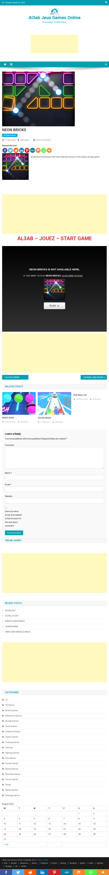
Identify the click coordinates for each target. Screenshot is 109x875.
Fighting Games (12, 753)
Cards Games (11, 726)
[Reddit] (15, 150)
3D (16, 866)
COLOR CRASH (44, 418)
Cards (91, 863)
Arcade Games (10, 135)
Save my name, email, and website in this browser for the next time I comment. (13, 518)
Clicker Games (11, 737)
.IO (6, 700)
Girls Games (10, 758)
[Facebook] (4, 150)
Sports (82, 863)
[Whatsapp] (43, 150)
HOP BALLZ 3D (80, 395)
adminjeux (24, 140)
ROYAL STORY (11, 616)
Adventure (24, 863)
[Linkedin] (21, 150)
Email (8, 484)
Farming (9, 747)
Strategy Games (12, 795)
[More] (49, 150)
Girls (5, 863)
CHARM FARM (11, 626)
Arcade (14, 863)
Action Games (11, 710)
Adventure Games (13, 716)
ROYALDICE (10, 610)
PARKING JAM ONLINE (93, 377)
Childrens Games (12, 731)
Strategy (8, 866)
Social (8, 785)
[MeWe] (32, 150)
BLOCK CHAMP (12, 377)
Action (34, 863)
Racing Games (11, 769)
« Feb (6, 844)
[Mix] (38, 150)
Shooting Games (12, 774)
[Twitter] (10, 150)
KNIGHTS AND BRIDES (15, 621)
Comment (9, 445)
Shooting (73, 863)
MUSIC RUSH (8, 418)
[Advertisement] (54, 44)
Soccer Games (11, 779)
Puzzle (54, 863)
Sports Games (11, 790)
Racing (63, 863)
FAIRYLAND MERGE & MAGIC (18, 632)
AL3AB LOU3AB (42, 860)
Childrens (44, 863)
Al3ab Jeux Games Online (54, 17)
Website (8, 496)
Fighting (100, 863)
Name (8, 473)
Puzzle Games (11, 763)
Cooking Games (12, 742)
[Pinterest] (27, 150)
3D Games (9, 705)
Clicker (23, 866)
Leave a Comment (43, 140)
